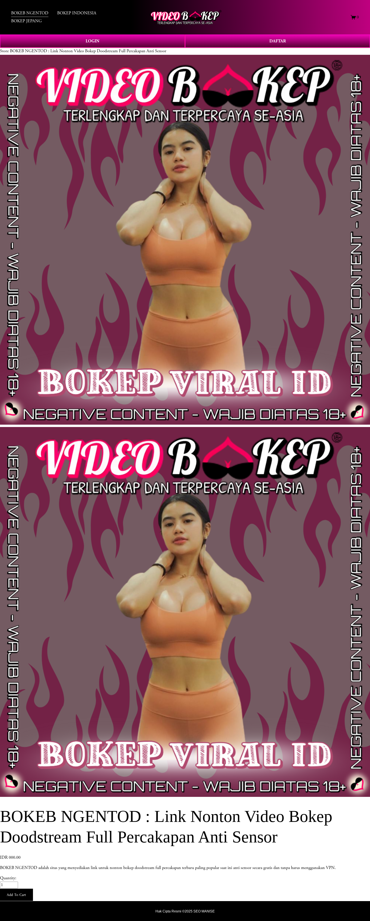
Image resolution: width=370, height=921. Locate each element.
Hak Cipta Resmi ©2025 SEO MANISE (185, 911)
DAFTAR (277, 41)
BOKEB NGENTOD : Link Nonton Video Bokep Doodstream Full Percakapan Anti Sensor (88, 51)
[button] (16, 895)
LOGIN (92, 41)
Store (4, 51)
